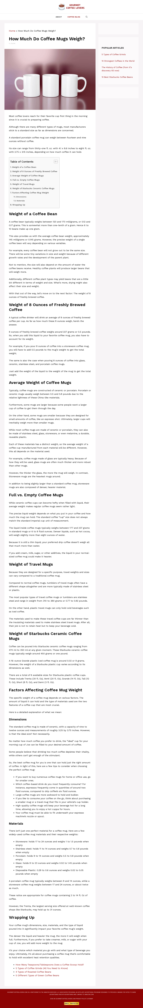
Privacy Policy (81, 998)
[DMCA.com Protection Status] (71, 1004)
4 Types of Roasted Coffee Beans (33, 971)
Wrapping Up (18, 205)
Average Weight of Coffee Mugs (28, 175)
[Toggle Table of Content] (54, 161)
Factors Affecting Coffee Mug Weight (30, 192)
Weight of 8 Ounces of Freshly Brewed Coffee (34, 171)
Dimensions (21, 197)
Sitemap (90, 998)
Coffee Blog (73, 17)
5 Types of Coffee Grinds (114, 54)
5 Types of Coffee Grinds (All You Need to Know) (42, 968)
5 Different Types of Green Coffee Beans (37, 975)
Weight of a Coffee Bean (24, 167)
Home (12, 30)
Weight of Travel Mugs (23, 184)
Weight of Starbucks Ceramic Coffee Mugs (33, 188)
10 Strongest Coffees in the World (118, 61)
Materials (21, 201)
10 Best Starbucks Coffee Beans (117, 77)
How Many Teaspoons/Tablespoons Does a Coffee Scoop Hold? (50, 964)
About (59, 17)
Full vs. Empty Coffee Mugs (26, 180)
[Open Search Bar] (86, 17)
